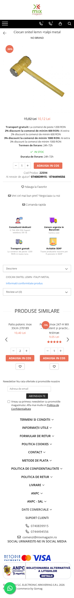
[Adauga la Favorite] (20, 366)
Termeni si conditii (35, 419)
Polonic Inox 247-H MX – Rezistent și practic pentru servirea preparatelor (54, 326)
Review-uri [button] (14, 292)
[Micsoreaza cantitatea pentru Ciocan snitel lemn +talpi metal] (16, 165)
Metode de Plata (35, 460)
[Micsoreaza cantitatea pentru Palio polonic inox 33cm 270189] (14, 351)
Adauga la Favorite (35, 187)
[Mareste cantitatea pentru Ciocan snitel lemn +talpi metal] (28, 165)
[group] (37, 78)
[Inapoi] (3, 33)
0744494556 (39, 532)
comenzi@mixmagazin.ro (39, 537)
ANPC (35, 493)
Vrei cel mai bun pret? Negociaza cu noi (35, 195)
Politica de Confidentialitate (35, 468)
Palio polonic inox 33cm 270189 (20, 326)
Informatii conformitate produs (24, 283)
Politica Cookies (35, 444)
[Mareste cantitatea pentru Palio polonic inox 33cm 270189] (27, 351)
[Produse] (5, 25)
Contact (35, 452)
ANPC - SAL (35, 501)
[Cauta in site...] (69, 24)
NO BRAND (37, 38)
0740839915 (39, 526)
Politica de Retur (35, 477)
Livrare (35, 485)
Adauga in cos (48, 165)
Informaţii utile (35, 428)
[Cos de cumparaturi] (60, 24)
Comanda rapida (35, 204)
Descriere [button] (11, 268)
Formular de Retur (36, 436)
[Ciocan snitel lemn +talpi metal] (37, 78)
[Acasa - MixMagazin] (37, 10)
